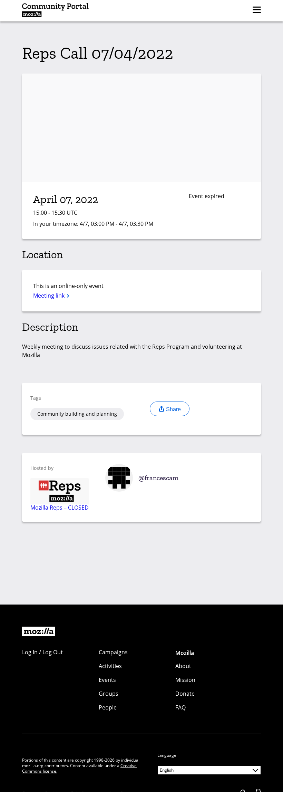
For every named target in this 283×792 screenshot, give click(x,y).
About (183, 666)
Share (173, 409)
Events (107, 680)
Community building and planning (77, 414)
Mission (185, 680)
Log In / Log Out (42, 652)
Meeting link (49, 295)
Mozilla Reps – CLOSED (59, 507)
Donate (185, 693)
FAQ (180, 707)
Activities (110, 666)
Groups (108, 693)
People (108, 707)
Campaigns (113, 652)
